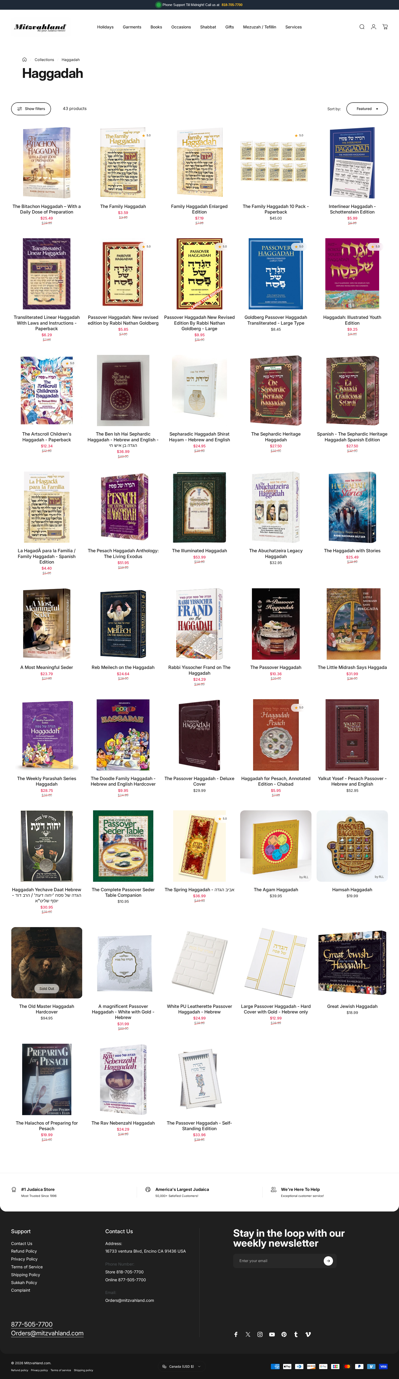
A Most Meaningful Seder (46, 667)
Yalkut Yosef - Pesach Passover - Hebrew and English (352, 781)
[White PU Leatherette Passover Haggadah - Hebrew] (199, 962)
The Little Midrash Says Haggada (352, 667)
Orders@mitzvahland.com (129, 1300)
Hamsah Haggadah (352, 889)
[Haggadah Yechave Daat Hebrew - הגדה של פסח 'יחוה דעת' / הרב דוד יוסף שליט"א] (46, 846)
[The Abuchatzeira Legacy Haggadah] (275, 507)
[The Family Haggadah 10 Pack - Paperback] (275, 162)
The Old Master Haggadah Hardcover (46, 1009)
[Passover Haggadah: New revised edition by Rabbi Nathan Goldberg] (123, 274)
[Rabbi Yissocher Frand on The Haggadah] (199, 624)
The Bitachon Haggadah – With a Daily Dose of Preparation (46, 209)
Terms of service (61, 1370)
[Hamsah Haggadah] (352, 846)
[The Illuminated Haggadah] (199, 507)
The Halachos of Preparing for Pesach (47, 1125)
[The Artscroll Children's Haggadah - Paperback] (46, 390)
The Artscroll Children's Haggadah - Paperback (46, 436)
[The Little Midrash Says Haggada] (352, 624)
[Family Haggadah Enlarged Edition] (199, 162)
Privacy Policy (24, 1259)
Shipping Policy (25, 1274)
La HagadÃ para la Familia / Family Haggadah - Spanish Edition (47, 556)
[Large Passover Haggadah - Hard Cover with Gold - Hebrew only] (275, 962)
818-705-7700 (232, 5)
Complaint (20, 1290)
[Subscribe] (328, 1261)
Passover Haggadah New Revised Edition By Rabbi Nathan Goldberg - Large (199, 322)
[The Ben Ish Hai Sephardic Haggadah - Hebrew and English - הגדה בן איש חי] (123, 390)
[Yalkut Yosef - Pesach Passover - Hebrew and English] (352, 735)
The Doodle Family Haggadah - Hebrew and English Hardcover (123, 781)
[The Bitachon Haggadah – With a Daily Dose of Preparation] (46, 162)
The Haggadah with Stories (352, 550)
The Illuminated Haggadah (199, 550)
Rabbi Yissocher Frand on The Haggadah (199, 670)
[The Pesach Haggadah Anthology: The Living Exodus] (123, 507)
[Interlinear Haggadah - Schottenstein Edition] (352, 162)
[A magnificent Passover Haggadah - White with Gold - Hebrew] (123, 962)
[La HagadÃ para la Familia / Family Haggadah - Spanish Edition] (46, 507)
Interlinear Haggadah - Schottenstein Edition (352, 209)
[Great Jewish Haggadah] (352, 962)
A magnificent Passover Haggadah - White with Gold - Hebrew (123, 1012)
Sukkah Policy (24, 1282)
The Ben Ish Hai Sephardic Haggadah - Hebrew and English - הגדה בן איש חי (123, 439)
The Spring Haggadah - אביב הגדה (199, 889)
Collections (44, 59)
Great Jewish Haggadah (352, 1006)
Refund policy (19, 1370)
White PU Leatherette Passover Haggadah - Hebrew (199, 1009)
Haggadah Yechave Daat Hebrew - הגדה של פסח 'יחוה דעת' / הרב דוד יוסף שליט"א (46, 895)
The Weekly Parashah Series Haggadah (46, 781)
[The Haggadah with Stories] (352, 507)
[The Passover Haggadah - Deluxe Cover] (199, 735)
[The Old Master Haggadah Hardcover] (46, 962)
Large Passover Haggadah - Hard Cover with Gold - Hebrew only (276, 1009)
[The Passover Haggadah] (275, 624)
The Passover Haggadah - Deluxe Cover (199, 781)
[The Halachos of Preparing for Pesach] (46, 1079)
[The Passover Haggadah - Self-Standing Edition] (199, 1079)
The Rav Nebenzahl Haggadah (123, 1123)
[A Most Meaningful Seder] (46, 624)
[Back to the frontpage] (24, 59)
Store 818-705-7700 (124, 1271)
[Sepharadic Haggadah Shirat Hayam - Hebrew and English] (199, 390)
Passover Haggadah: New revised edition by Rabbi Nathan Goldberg (123, 320)
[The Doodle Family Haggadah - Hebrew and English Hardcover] (123, 735)
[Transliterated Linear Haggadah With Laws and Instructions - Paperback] (46, 274)
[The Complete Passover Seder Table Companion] (123, 846)
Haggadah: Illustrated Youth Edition (352, 320)
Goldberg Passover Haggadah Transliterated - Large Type (276, 320)
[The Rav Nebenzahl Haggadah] (123, 1079)
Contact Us (21, 1243)
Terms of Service (27, 1266)
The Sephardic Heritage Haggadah (276, 436)
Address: (113, 1243)
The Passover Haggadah (275, 667)
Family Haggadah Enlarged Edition (199, 209)
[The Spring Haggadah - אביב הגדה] (199, 846)
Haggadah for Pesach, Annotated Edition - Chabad (276, 781)
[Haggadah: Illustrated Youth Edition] (352, 274)
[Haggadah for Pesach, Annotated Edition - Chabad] (275, 735)
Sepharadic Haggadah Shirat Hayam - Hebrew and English (199, 436)
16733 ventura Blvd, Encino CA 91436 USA (145, 1251)
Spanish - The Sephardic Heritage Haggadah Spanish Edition (352, 436)
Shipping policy (83, 1370)
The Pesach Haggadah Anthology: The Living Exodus (123, 553)
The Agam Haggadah (276, 889)
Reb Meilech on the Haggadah (123, 667)
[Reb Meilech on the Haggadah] (123, 624)
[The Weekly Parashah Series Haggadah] (46, 735)
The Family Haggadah (123, 206)
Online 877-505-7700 (125, 1279)
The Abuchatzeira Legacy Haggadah (276, 553)
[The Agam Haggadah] (275, 846)
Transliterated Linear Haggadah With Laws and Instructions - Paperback (47, 322)
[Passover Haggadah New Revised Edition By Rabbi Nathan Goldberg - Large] (199, 274)
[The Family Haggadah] (123, 162)
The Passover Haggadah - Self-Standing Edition (199, 1125)
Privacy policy (39, 1370)
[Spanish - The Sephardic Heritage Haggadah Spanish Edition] (352, 390)
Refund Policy (24, 1251)
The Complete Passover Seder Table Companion (123, 892)
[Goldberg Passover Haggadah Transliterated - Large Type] (275, 274)
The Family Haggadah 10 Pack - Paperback (276, 209)
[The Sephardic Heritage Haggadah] (275, 390)
